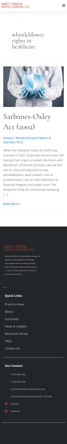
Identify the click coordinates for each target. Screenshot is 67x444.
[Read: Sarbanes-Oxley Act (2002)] (33, 86)
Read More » (11, 203)
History (8, 138)
